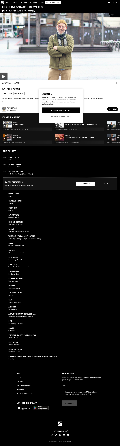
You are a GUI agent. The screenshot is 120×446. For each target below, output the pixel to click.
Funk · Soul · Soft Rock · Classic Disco (67, 142)
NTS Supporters (52, 3)
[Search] (92, 2)
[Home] (2, 2)
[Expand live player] (117, 15)
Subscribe (85, 184)
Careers (20, 381)
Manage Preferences (61, 117)
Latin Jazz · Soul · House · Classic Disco (15, 129)
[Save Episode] (117, 83)
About (19, 377)
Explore (24, 3)
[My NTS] (113, 3)
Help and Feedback (24, 385)
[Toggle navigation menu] (117, 2)
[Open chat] (108, 2)
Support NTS (21, 389)
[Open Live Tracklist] (112, 15)
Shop (42, 3)
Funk (4, 93)
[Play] (60, 46)
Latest (15, 3)
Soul (10, 93)
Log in (106, 184)
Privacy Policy (87, 394)
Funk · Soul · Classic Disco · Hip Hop (14, 142)
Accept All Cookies (60, 110)
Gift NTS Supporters (24, 393)
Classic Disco (19, 93)
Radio (8, 3)
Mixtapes (33, 3)
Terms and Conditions (65, 441)
